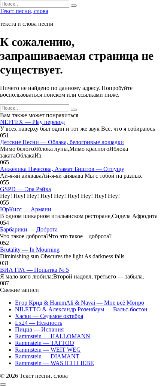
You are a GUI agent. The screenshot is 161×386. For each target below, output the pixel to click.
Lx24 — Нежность (38, 323)
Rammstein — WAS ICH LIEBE (54, 363)
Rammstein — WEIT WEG (48, 349)
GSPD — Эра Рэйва (25, 189)
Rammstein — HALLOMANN (52, 336)
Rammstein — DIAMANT (47, 356)
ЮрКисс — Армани (25, 209)
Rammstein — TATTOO (44, 343)
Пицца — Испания (39, 329)
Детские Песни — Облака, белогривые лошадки (62, 142)
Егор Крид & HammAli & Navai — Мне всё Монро (79, 302)
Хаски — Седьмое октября (49, 316)
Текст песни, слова (24, 11)
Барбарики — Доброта (29, 229)
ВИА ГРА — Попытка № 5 (34, 270)
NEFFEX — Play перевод (32, 122)
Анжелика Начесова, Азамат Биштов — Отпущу (62, 169)
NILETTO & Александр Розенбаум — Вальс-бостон (81, 309)
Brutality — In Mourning (30, 249)
